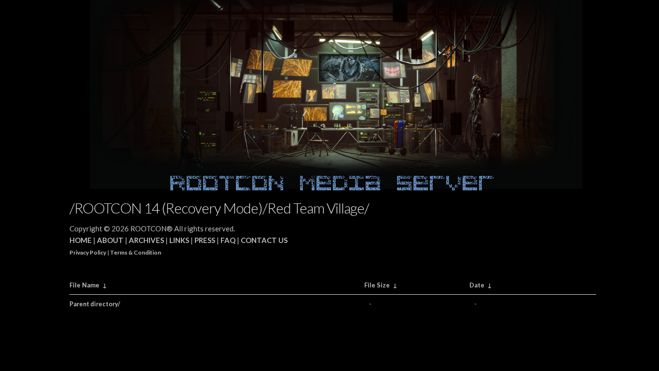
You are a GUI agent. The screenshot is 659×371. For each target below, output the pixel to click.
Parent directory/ (94, 304)
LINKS (179, 240)
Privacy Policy (87, 252)
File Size (377, 285)
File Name (84, 285)
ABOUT (110, 240)
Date (476, 285)
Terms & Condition (135, 252)
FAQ (227, 240)
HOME (80, 240)
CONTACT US (264, 240)
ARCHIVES (146, 240)
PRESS (204, 240)
